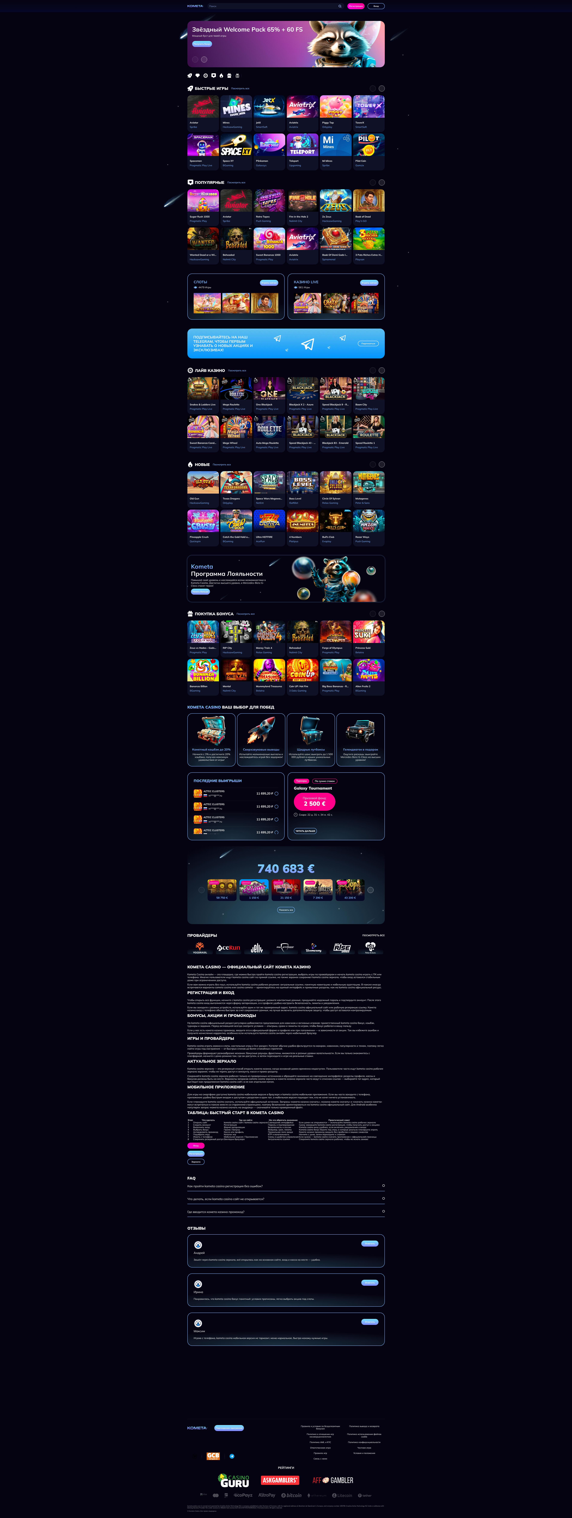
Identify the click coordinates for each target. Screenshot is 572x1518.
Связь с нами (320, 1458)
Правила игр (320, 1453)
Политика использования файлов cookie (364, 1435)
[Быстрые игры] (189, 75)
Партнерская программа (229, 1428)
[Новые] (221, 75)
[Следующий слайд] (204, 59)
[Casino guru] (233, 1480)
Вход (376, 6)
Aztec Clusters (214, 788)
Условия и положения (364, 1453)
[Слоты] (197, 75)
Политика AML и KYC (320, 1442)
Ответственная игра (320, 1448)
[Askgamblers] (280, 1480)
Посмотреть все (240, 88)
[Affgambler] (332, 1480)
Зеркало (195, 1161)
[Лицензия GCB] (213, 1456)
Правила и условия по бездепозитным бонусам (320, 1427)
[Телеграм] (232, 1456)
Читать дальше (305, 831)
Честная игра (364, 1448)
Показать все (286, 910)
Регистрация (356, 6)
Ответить (370, 1243)
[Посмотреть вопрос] (383, 1185)
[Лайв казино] (205, 75)
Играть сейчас (269, 282)
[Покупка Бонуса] (229, 75)
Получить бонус (202, 44)
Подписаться (368, 343)
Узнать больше (200, 591)
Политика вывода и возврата (364, 1426)
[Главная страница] (195, 6)
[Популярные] (213, 75)
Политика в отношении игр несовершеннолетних (320, 1435)
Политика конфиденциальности (364, 1442)
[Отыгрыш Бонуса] (237, 75)
